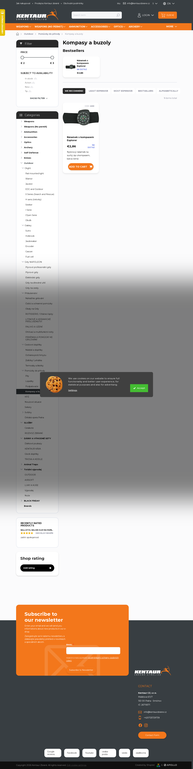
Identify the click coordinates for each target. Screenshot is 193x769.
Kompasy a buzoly (35, 391)
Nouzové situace (33, 402)
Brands (28, 506)
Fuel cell (29, 256)
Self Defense (31, 152)
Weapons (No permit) (35, 126)
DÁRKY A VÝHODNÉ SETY (37, 438)
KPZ (27, 396)
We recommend (74, 91)
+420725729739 (152, 717)
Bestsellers (145, 91)
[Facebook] (140, 725)
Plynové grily (31, 272)
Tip (28, 91)
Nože (27, 495)
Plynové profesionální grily (38, 267)
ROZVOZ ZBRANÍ (34, 433)
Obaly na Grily (32, 309)
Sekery (28, 407)
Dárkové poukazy (33, 443)
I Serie (28, 210)
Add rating (29, 568)
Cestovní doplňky (33, 344)
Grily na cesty (32, 288)
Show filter (37, 98)
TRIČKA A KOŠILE (34, 459)
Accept (141, 388)
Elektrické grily (32, 277)
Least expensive (98, 91)
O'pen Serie (31, 215)
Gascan (29, 251)
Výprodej (29, 490)
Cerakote (29, 428)
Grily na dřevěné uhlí (35, 283)
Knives (27, 158)
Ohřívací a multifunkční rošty (39, 332)
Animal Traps (31, 464)
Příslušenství (31, 293)
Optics (27, 142)
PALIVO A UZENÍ (34, 326)
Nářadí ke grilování (34, 298)
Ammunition (30, 132)
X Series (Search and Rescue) (39, 194)
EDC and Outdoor (34, 189)
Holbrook (29, 236)
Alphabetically (168, 91)
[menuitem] (24, 26)
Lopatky (29, 381)
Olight (28, 168)
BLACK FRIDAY (32, 501)
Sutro (28, 230)
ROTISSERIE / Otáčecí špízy (39, 314)
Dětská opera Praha (34, 417)
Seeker (28, 204)
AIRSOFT (29, 480)
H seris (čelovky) (33, 199)
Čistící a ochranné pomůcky (38, 303)
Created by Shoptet (145, 765)
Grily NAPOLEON (33, 262)
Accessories (30, 137)
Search (118, 15)
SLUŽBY (28, 422)
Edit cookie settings (76, 765)
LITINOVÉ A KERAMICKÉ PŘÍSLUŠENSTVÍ (38, 320)
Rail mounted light (34, 173)
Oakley (28, 225)
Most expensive (123, 91)
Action (29, 82)
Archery (28, 147)
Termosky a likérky (34, 365)
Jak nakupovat (23, 3)
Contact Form (152, 735)
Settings (72, 390)
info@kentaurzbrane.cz (155, 712)
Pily (27, 376)
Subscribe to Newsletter (81, 670)
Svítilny (28, 412)
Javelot (28, 184)
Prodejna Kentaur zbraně (47, 3)
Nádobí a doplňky (34, 350)
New (28, 87)
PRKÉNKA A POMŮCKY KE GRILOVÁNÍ (39, 338)
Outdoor (28, 163)
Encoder (29, 246)
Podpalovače (31, 386)
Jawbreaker (31, 241)
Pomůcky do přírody (35, 370)
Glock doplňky (32, 454)
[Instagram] (146, 725)
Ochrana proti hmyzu (35, 355)
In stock (30, 78)
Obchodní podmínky (73, 3)
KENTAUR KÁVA (33, 448)
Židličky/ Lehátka (33, 360)
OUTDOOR (30, 475)
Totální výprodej (33, 469)
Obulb (28, 220)
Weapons (29, 121)
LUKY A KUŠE (31, 485)
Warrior (28, 178)
